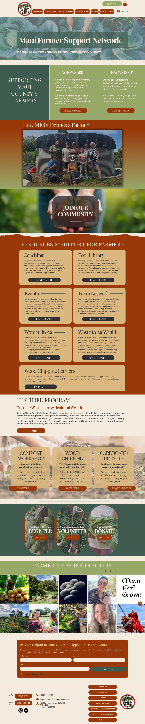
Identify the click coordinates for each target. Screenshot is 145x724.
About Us (103, 686)
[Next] (122, 571)
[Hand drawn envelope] (11, 702)
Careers (102, 720)
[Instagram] (20, 710)
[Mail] (37, 699)
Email (22, 665)
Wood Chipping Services (103, 714)
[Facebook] (26, 710)
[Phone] (37, 695)
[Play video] (72, 158)
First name (24, 656)
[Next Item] (140, 603)
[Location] (37, 703)
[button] (125, 3)
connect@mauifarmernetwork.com (54, 699)
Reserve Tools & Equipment (103, 709)
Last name (77, 656)
